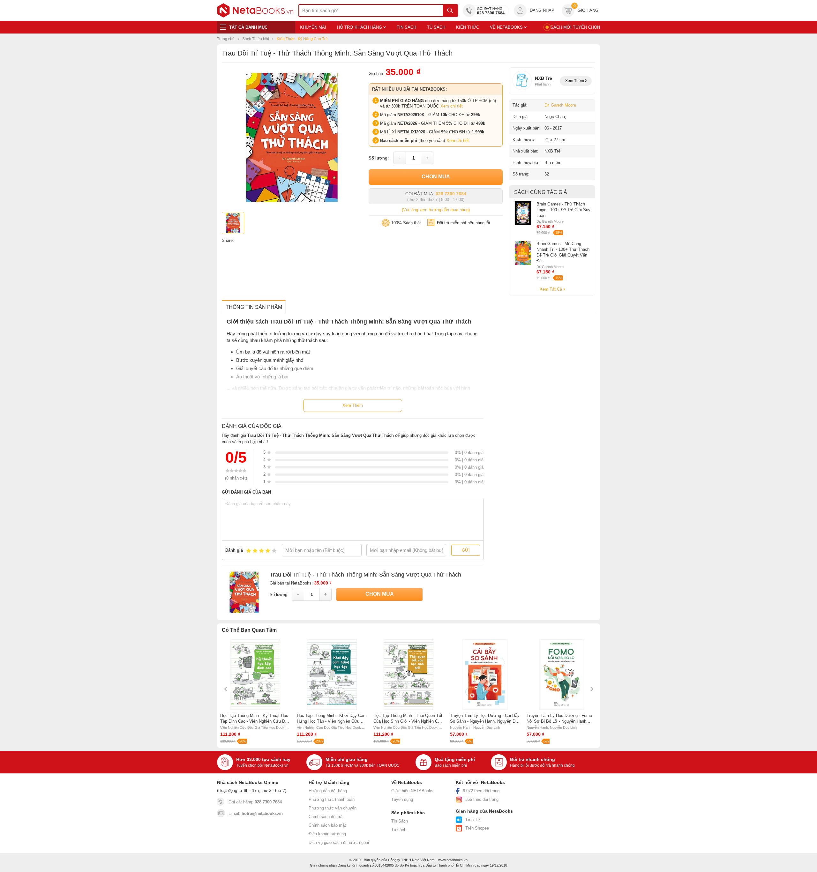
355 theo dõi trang (481, 799)
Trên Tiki (473, 819)
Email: (256, 813)
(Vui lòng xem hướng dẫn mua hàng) (436, 209)
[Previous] (225, 689)
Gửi (466, 550)
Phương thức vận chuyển (332, 808)
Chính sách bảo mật (327, 825)
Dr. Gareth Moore (560, 105)
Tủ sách (398, 829)
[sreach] (450, 10)
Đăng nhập (542, 10)
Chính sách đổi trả (325, 816)
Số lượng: (379, 158)
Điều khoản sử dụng (327, 833)
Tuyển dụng (402, 799)
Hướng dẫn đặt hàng (328, 790)
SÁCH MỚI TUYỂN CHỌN (575, 27)
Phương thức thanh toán (332, 799)
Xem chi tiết (451, 106)
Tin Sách (399, 821)
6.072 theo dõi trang (481, 790)
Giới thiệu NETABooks (412, 790)
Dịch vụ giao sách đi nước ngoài (339, 842)
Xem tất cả (551, 289)
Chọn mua (436, 176)
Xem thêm (575, 80)
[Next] (591, 689)
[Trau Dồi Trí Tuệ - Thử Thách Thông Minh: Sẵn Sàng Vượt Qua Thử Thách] (292, 206)
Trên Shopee (477, 828)
